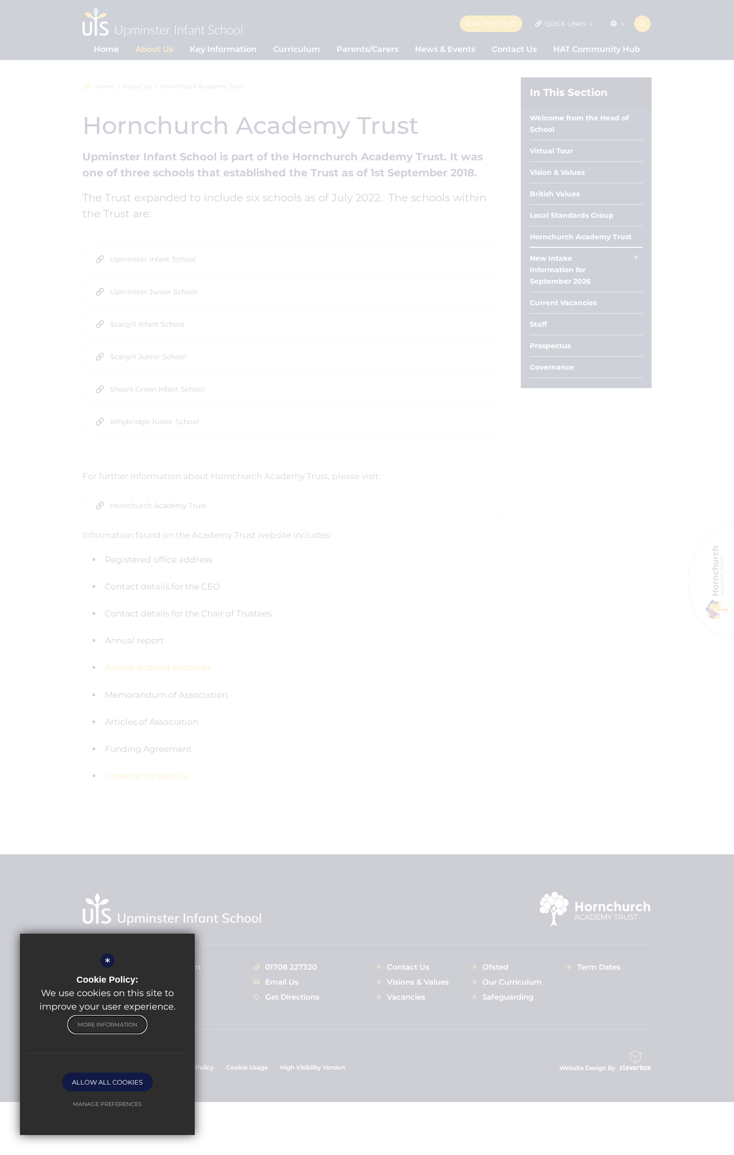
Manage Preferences (107, 1104)
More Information (107, 1024)
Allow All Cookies (107, 1082)
